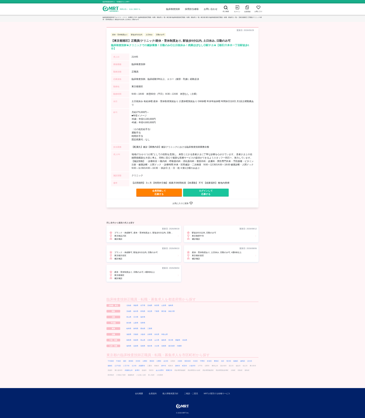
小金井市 (192, 366)
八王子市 (126, 366)
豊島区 (216, 361)
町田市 (184, 366)
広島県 (149, 340)
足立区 (249, 361)
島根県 (135, 340)
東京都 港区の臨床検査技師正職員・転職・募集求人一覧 (219, 17)
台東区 (145, 361)
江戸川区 (118, 366)
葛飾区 (110, 366)
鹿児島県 (171, 346)
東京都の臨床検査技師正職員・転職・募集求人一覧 (183, 17)
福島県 (170, 305)
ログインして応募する (206, 192)
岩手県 (142, 305)
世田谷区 (187, 361)
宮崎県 (163, 346)
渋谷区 (195, 361)
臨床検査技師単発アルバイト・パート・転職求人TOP (120, 17)
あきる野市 (160, 370)
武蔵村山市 (129, 370)
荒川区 (228, 361)
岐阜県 (128, 328)
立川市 (134, 366)
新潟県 (128, 323)
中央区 (118, 361)
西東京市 (169, 370)
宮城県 (149, 305)
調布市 (177, 366)
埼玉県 (149, 311)
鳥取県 (128, 340)
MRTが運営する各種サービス (217, 393)
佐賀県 (135, 346)
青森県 (135, 305)
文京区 (138, 361)
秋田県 (156, 305)
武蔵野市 (142, 366)
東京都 (163, 311)
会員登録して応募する (159, 192)
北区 (222, 361)
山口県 (156, 340)
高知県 (184, 340)
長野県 (142, 323)
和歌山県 (164, 334)
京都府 (135, 334)
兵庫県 (149, 334)
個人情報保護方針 (170, 393)
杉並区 (209, 361)
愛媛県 (177, 340)
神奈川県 (171, 311)
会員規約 (153, 393)
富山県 (128, 317)
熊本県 (149, 346)
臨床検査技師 (173, 9)
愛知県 (142, 328)
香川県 (170, 340)
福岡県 (128, 346)
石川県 (135, 317)
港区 (124, 361)
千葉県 (156, 311)
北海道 (128, 305)
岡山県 (142, 340)
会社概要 (139, 393)
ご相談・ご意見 (191, 393)
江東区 (159, 361)
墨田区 (152, 361)
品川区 (166, 361)
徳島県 (163, 340)
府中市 (163, 366)
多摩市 (137, 370)
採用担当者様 (192, 9)
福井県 (142, 317)
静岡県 (135, 328)
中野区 (202, 361)
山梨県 (135, 323)
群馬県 (142, 311)
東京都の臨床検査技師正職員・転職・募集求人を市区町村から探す (158, 355)
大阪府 (142, 334)
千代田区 (111, 361)
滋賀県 (128, 334)
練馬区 (242, 361)
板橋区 (235, 361)
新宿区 (131, 361)
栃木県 (135, 311)
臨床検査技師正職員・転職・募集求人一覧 (151, 17)
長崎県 (142, 346)
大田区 (180, 361)
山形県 (163, 305)
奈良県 (156, 334)
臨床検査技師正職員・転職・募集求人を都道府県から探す (151, 299)
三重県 (149, 328)
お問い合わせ (210, 9)
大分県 (156, 346)
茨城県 (128, 311)
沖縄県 (179, 346)
